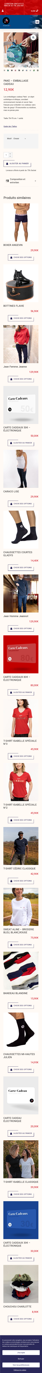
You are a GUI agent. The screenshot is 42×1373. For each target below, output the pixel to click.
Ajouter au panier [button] (23, 443)
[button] (37, 22)
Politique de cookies (20, 1370)
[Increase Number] (10, 154)
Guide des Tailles (10, 126)
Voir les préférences (21, 1365)
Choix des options (23, 257)
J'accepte (21, 1352)
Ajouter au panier (19, 163)
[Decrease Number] (10, 156)
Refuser (21, 1359)
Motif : (10, 138)
